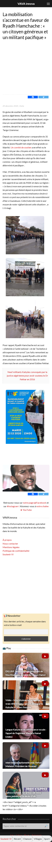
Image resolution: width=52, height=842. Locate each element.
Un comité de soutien (21, 147)
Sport (47, 838)
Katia (21, 106)
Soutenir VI (8, 554)
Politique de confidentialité (16, 550)
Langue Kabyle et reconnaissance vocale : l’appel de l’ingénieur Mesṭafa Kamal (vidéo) (25, 733)
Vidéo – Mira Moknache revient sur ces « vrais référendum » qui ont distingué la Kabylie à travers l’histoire (25, 704)
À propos (7, 539)
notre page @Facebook (34, 502)
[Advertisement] (26, 67)
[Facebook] (33, 97)
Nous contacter (10, 543)
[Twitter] (43, 97)
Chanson (27, 838)
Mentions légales (11, 547)
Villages (38, 838)
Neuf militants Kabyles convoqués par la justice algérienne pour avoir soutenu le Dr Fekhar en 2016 (27, 376)
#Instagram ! (12, 506)
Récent (17, 838)
